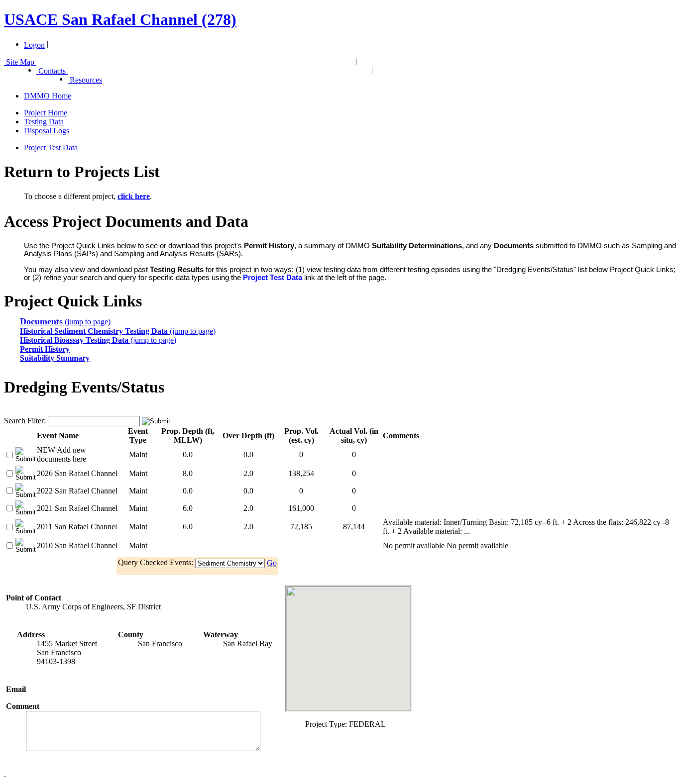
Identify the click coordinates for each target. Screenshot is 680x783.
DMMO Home (47, 96)
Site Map (20, 62)
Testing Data (44, 121)
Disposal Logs (46, 130)
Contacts (52, 71)
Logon (34, 45)
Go (272, 563)
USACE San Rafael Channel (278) (120, 19)
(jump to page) (65, 321)
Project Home (45, 112)
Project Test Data (51, 147)
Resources (85, 80)
